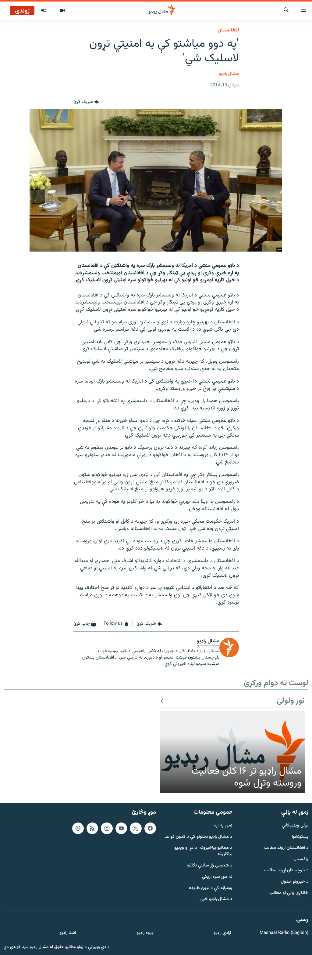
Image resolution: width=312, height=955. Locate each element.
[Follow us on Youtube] (121, 828)
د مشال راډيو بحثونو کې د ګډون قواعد (198, 836)
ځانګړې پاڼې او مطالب (288, 893)
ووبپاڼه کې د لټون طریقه (210, 888)
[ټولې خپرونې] (43, 10)
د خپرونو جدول (294, 882)
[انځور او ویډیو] (62, 10)
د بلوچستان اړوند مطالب (286, 870)
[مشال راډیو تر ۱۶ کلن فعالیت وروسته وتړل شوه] (232, 752)
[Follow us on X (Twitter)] (135, 828)
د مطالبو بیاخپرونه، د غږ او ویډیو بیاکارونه (203, 851)
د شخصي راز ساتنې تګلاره (209, 865)
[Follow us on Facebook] (150, 828)
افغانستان (228, 30)
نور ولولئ (291, 701)
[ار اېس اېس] (92, 828)
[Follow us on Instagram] (106, 828)
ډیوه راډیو (144, 933)
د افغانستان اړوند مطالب (286, 848)
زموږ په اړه (223, 825)
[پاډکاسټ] (78, 828)
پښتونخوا (300, 836)
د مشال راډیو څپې (216, 899)
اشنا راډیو (67, 933)
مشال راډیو (229, 73)
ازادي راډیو (222, 933)
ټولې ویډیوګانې (295, 825)
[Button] (86, 102)
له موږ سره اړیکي (217, 877)
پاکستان (300, 859)
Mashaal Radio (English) (284, 933)
